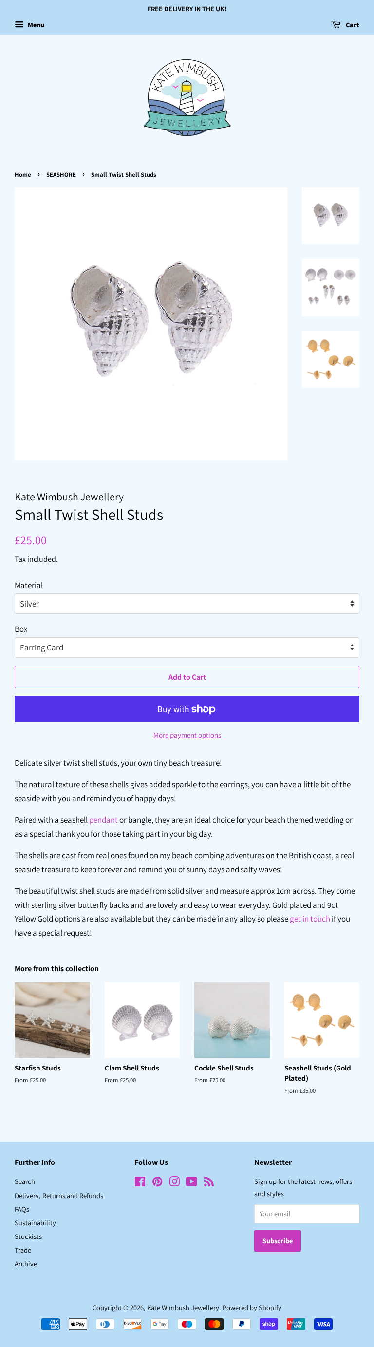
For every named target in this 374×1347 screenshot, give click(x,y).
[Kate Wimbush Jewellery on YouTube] (191, 1183)
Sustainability (35, 1222)
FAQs (22, 1209)
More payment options (187, 734)
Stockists (28, 1236)
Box (21, 629)
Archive (26, 1263)
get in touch (310, 918)
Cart (351, 24)
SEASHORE (61, 174)
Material (29, 585)
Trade (23, 1250)
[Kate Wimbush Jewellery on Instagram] (174, 1183)
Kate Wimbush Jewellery (183, 1307)
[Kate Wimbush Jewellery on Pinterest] (157, 1183)
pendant (103, 819)
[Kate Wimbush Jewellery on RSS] (209, 1183)
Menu (35, 24)
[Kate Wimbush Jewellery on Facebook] (140, 1183)
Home (23, 174)
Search (25, 1181)
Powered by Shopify (252, 1307)
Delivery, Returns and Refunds (59, 1195)
